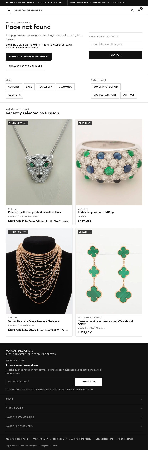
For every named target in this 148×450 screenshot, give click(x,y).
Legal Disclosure (104, 439)
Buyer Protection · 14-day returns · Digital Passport (97, 2)
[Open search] (132, 10)
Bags (29, 87)
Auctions (14, 95)
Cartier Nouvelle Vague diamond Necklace (33, 321)
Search (116, 55)
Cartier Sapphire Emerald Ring (96, 212)
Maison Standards (20, 417)
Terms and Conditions (17, 439)
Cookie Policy (60, 439)
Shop (9, 399)
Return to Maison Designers (29, 57)
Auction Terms (125, 439)
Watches (14, 87)
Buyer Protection (106, 87)
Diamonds (65, 87)
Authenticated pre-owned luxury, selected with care (33, 2)
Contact (128, 95)
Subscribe (89, 382)
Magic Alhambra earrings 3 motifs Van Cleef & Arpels (105, 322)
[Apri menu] (9, 10)
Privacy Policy (40, 439)
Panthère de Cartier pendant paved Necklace (34, 212)
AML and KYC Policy (81, 439)
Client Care (15, 408)
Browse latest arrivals (25, 66)
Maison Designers (19, 426)
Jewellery (45, 87)
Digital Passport (105, 95)
